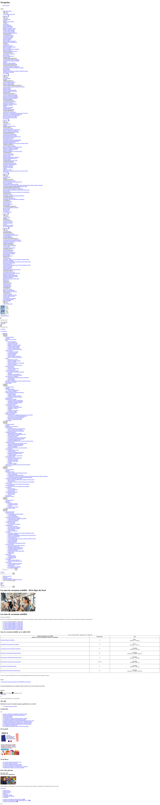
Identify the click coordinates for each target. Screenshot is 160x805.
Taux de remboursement (7, 26)
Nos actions (6, 257)
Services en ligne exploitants (8, 84)
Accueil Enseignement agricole (9, 198)
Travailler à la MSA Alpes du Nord (10, 291)
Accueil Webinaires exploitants (9, 82)
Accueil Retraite (6, 44)
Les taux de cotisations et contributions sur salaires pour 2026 (15, 713)
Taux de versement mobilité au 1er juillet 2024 (13, 625)
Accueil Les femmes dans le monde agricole (11, 239)
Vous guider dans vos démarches (10, 65)
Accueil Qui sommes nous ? (8, 250)
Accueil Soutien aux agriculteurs (9, 112)
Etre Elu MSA (6, 219)
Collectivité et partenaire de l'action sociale (11, 187)
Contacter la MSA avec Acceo (9, 296)
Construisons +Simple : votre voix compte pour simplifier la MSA (16, 259)
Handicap (5, 61)
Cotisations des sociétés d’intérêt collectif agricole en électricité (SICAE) (17, 722)
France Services (7, 193)
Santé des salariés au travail (8, 154)
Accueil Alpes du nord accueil (9, 14)
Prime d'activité (6, 55)
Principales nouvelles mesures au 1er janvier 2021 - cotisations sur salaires (17, 721)
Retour (6, 12)
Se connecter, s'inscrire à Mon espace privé (11, 273)
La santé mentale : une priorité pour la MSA (11, 269)
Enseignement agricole (8, 196)
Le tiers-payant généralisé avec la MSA (10, 184)
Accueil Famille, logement (8, 35)
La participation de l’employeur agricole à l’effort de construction (16, 726)
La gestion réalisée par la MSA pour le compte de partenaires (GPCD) (17, 265)
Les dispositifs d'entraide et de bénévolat (11, 141)
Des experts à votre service (8, 102)
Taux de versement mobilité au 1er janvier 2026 (13, 622)
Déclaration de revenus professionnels (10, 97)
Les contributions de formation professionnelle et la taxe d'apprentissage (17, 724)
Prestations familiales (7, 38)
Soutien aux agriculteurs (8, 110)
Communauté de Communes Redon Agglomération (11, 661)
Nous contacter (6, 73)
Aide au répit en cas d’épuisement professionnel (12, 114)
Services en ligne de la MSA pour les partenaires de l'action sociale (16, 189)
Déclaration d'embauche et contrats (10, 135)
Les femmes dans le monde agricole (10, 238)
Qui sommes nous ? (7, 249)
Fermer (5, 335)
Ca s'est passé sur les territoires (9, 247)
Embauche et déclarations (8, 133)
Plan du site (5, 793)
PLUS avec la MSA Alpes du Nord (10, 33)
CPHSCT (5, 106)
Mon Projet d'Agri (6, 92)
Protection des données (7, 794)
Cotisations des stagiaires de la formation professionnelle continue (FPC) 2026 (18, 720)
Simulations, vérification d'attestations (10, 275)
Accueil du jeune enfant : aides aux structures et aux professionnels (16, 192)
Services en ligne (7, 127)
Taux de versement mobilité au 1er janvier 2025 (13, 624)
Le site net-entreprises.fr (7, 204)
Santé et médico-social (7, 263)
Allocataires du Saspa (7, 50)
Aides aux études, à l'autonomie (9, 41)
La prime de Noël (6, 57)
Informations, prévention (8, 105)
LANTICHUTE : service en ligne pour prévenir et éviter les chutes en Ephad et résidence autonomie (23, 185)
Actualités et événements (8, 244)
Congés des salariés (7, 159)
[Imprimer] (1, 584)
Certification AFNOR (7, 108)
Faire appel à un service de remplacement (11, 115)
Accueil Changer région (7, 303)
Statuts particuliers (6, 69)
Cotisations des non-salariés (9, 93)
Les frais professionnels (7, 716)
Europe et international (7, 267)
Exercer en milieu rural (7, 183)
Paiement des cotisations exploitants (10, 98)
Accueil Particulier (6, 19)
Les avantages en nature (7, 717)
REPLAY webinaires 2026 (8, 83)
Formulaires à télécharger (8, 277)
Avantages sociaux (6, 156)
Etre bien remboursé (7, 25)
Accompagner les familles (8, 36)
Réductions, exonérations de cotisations (10, 148)
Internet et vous (6, 279)
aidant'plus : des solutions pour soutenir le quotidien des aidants (15, 71)
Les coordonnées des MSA (8, 299)
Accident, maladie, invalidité (8, 30)
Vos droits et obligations (7, 99)
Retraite (5, 43)
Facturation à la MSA (7, 212)
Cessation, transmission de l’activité (10, 91)
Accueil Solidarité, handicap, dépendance (11, 59)
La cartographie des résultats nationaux (10, 235)
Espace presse (6, 282)
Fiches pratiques (6, 68)
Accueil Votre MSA (7, 231)
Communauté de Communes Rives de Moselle (10, 644)
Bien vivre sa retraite (7, 48)
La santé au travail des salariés (9, 31)
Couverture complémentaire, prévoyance (11, 157)
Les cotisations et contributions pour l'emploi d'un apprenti (14, 719)
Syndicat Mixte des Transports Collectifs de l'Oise (10, 670)
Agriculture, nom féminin (8, 243)
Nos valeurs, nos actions (8, 221)
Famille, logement (7, 34)
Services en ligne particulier (8, 21)
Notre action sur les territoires (9, 253)
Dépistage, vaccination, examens (9, 28)
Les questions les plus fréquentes (9, 298)
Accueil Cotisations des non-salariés (10, 94)
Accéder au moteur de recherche (10, 706)
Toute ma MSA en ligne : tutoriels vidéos (11, 278)
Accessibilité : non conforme (8, 796)
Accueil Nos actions (7, 258)
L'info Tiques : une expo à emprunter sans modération (13, 195)
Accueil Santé (5, 24)
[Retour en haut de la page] (1, 803)
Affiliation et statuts (7, 89)
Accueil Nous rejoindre (7, 289)
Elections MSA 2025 (7, 232)
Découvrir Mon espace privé (8, 274)
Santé (5, 22)
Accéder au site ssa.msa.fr (8, 107)
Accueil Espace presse (7, 283)
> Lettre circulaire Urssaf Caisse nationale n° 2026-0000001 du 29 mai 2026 (15, 681)
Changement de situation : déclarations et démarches (13, 67)
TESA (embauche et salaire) (8, 137)
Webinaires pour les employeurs (9, 126)
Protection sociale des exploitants (9, 90)
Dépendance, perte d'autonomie (9, 63)
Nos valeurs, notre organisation (9, 252)
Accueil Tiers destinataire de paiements (10, 207)
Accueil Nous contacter (7, 293)
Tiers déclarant (6, 200)
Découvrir (2, 788)
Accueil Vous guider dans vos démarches (11, 66)
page (3, 694)
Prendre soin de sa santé (7, 27)
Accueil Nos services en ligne (9, 272)
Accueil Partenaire (6, 177)
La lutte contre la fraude (7, 266)
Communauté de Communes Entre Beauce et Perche (11, 657)
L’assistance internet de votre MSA (10, 295)
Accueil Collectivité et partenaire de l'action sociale (13, 188)
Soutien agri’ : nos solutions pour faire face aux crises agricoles (15, 113)
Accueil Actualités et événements (9, 245)
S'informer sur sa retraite (8, 45)
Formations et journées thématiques (10, 103)
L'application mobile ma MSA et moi (10, 276)
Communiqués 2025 (7, 286)
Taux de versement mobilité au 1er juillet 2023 (13, 628)
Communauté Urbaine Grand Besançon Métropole (11, 648)
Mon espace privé (6, 191)
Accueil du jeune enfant (7, 37)
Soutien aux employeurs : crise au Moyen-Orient (12, 151)
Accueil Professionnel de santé (9, 180)
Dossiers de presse (6, 284)
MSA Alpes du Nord (7, 576)
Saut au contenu (6, 5)
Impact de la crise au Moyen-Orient (10, 116)
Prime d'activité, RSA (7, 52)
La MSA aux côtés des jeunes (9, 262)
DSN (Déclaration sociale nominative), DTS (11, 136)
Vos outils (5, 224)
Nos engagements (6, 254)
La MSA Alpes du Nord (7, 223)
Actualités (5, 20)
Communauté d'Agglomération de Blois (8, 666)
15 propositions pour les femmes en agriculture (12, 240)
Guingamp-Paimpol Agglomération (7, 640)
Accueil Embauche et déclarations (9, 134)
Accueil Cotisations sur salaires (9, 145)
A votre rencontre (6, 246)
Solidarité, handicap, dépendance (10, 58)
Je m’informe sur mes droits (8, 72)
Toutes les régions (6, 792)
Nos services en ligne (8, 270)
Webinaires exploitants (8, 80)
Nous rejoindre (8, 558)
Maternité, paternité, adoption (9, 29)
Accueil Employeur (7, 123)
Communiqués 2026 (7, 285)
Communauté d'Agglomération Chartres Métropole (11, 653)
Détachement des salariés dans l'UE (10, 158)
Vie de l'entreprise (7, 152)
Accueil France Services (8, 194)
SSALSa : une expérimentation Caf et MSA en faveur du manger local (17, 261)
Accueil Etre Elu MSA (7, 220)
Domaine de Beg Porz (7, 268)
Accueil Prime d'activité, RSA (9, 53)
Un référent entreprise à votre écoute (10, 160)
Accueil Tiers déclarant (7, 201)
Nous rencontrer (6, 297)
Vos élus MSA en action (7, 226)
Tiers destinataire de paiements (9, 206)
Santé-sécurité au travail (8, 161)
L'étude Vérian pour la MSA (8, 242)
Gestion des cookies (7, 791)
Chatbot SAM (6, 280)
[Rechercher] (16, 569)
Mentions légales (6, 790)
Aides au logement (6, 39)
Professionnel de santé (8, 179)
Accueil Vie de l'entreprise (8, 153)
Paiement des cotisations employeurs (10, 149)
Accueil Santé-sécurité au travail (9, 163)
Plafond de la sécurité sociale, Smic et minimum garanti (14, 715)
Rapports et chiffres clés (7, 255)
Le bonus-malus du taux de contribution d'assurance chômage (15, 718)
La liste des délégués (7, 236)
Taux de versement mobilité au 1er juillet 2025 (13, 623)
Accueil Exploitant (6, 78)
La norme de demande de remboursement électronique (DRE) (15, 186)
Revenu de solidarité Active (8, 56)
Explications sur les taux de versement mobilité (13, 629)
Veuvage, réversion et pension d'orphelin (11, 49)
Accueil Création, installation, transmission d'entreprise (14, 86)
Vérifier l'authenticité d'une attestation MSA (11, 129)
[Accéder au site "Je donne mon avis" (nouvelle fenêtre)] (9, 742)
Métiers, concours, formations (9, 290)
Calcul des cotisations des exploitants (10, 95)
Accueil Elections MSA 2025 (9, 233)
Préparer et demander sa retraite (9, 46)
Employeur (5, 577)
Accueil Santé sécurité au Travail (9, 101)
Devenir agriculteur (7, 87)
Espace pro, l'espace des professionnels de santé (12, 181)
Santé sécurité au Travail (8, 100)
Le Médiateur (5, 797)
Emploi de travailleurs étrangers (9, 142)
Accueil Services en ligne (8, 128)
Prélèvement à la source (7, 138)
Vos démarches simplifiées (8, 260)
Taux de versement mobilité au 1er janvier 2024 (13, 627)
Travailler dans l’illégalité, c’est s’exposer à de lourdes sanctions (15, 143)
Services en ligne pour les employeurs (10, 130)
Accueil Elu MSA (6, 217)
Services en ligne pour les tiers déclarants (11, 131)
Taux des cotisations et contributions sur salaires (12, 146)
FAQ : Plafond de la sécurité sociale (10, 725)
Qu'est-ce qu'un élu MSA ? (8, 225)
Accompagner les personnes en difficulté (11, 60)
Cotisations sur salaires (8, 144)
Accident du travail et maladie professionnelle (12, 140)
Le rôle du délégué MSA (8, 237)
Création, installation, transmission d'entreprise (12, 85)
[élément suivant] (1, 711)
